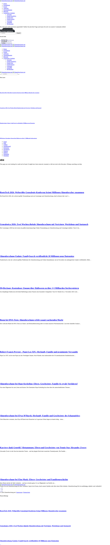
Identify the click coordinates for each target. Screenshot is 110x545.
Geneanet (9, 21)
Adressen (6, 8)
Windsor (5, 151)
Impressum (19, 492)
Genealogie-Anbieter (9, 13)
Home (5, 3)
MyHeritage (10, 24)
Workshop (6, 148)
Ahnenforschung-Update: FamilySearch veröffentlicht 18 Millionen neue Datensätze (17, 123)
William (5, 152)
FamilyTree (10, 17)
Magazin (5, 11)
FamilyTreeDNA (11, 16)
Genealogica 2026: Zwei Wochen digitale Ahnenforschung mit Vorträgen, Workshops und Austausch (20, 107)
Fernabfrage (6, 5)
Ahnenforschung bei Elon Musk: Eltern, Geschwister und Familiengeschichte (34, 479)
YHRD (5, 145)
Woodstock (6, 149)
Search (18, 33)
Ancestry (9, 14)
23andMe (9, 22)
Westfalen (6, 155)
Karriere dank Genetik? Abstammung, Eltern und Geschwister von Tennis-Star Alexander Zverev (43, 447)
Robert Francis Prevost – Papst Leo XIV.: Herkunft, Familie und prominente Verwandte (39, 352)
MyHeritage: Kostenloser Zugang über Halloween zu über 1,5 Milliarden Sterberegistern (18, 138)
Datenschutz (26, 492)
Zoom (5, 141)
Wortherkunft (7, 146)
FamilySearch (10, 19)
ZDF (4, 143)
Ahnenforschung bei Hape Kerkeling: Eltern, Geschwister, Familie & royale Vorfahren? (39, 384)
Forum (5, 7)
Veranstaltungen (7, 10)
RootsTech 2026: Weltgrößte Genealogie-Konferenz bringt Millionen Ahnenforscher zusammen (19, 92)
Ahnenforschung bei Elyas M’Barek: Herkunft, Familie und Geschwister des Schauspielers (40, 416)
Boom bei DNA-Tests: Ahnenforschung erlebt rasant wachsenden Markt (31, 320)
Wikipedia (6, 154)
